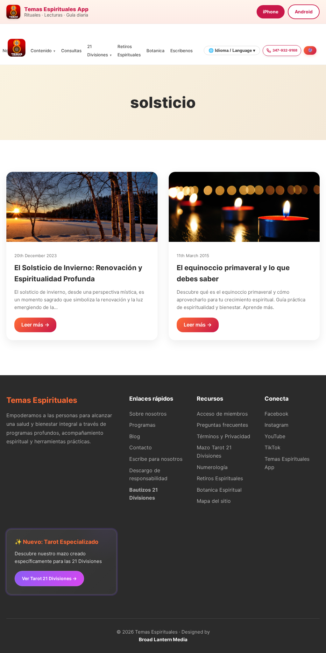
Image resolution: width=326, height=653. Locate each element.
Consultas (71, 50)
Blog (134, 436)
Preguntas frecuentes (222, 425)
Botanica (155, 50)
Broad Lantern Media (163, 639)
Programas (142, 425)
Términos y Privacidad (223, 436)
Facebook (276, 414)
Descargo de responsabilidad (148, 474)
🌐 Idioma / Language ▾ (232, 50)
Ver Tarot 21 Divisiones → (49, 578)
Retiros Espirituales (220, 478)
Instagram (276, 425)
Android (304, 11)
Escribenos (181, 50)
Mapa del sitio (214, 501)
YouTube (275, 436)
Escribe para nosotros (155, 459)
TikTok (272, 447)
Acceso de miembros (222, 414)
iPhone (270, 11)
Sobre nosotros (148, 414)
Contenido (41, 50)
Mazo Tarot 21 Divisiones (214, 451)
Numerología (212, 467)
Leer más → (35, 324)
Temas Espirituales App (287, 463)
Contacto (140, 447)
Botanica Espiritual (219, 490)
